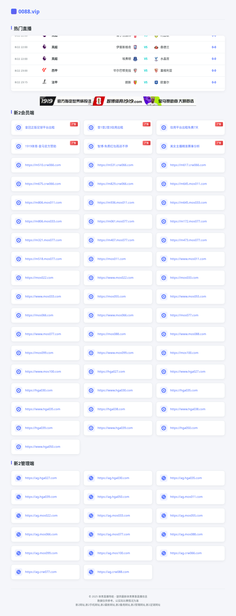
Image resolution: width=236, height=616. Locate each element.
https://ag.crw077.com (41, 572)
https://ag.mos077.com (114, 534)
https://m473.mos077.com (188, 240)
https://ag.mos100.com (114, 553)
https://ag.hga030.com (113, 478)
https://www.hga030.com (115, 390)
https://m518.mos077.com (43, 259)
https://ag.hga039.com (41, 497)
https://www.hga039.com (115, 428)
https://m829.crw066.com (115, 184)
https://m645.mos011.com (188, 184)
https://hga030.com (39, 390)
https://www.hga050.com (42, 447)
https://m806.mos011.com (43, 202)
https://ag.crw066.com (186, 553)
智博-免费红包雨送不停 (113, 146)
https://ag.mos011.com (186, 497)
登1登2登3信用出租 (110, 127)
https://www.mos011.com (188, 259)
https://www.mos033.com (43, 296)
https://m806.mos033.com (43, 221)
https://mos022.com (39, 278)
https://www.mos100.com (43, 371)
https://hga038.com (111, 409)
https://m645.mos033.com (188, 202)
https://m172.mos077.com (188, 221)
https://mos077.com (184, 315)
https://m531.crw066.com (115, 165)
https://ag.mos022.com (41, 515)
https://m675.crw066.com (43, 184)
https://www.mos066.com (115, 315)
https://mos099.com (39, 353)
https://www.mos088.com (188, 334)
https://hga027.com (111, 371)
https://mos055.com (112, 296)
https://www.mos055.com (188, 296)
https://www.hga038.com (187, 409)
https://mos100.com (184, 353)
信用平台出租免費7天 (184, 127)
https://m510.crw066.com (43, 165)
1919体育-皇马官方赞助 (40, 146)
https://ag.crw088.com (113, 572)
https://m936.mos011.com (116, 202)
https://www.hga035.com (42, 409)
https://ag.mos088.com (186, 534)
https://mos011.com (112, 259)
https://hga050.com (184, 428)
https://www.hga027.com (187, 371)
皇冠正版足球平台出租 (40, 127)
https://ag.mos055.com (186, 515)
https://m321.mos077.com (43, 240)
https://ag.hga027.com (41, 478)
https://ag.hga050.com (113, 497)
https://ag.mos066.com (41, 534)
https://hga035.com (184, 390)
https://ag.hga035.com (186, 478)
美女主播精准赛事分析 (185, 146)
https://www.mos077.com (43, 334)
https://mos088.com (112, 334)
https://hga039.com (39, 428)
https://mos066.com (39, 315)
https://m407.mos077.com (116, 240)
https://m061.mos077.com (116, 221)
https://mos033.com (184, 278)
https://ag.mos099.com (41, 553)
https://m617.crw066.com (188, 165)
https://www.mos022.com (115, 278)
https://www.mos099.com (115, 353)
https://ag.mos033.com (114, 515)
